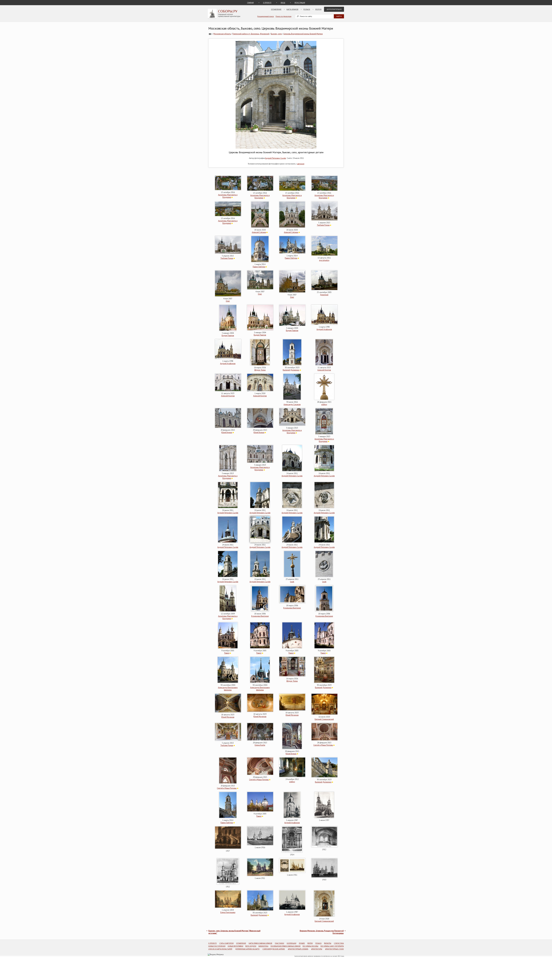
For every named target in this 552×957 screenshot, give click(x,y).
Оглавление (276, 9)
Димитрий (324, 295)
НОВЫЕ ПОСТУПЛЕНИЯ (216, 946)
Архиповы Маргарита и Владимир (227, 196)
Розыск (306, 9)
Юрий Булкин (226, 432)
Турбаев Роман (323, 225)
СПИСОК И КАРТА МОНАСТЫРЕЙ (220, 949)
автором (300, 164)
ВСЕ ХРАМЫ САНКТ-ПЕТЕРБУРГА (332, 946)
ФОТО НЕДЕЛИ (250, 946)
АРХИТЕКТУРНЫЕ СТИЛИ (334, 949)
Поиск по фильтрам (283, 16)
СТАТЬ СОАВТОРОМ (226, 943)
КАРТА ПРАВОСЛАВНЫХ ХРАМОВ (260, 943)
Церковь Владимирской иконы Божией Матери (303, 34)
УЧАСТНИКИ (279, 943)
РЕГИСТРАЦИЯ (300, 3)
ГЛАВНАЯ (250, 3)
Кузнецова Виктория (260, 616)
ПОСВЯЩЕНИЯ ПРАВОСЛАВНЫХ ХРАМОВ (285, 946)
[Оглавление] (210, 34)
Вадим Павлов (228, 335)
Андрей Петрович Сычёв (275, 158)
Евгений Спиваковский (324, 719)
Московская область (222, 34)
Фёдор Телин (260, 370)
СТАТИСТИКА (339, 943)
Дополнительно (334, 9)
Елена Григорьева (227, 912)
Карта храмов (292, 9)
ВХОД (283, 3)
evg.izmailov (324, 260)
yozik (292, 581)
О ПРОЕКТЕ (267, 3)
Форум (318, 9)
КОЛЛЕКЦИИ (291, 943)
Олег (228, 301)
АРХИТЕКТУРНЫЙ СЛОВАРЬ (298, 949)
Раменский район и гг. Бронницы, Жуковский (250, 34)
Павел (226, 653)
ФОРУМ (310, 943)
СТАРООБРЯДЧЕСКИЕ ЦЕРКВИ (273, 949)
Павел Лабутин (259, 267)
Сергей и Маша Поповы (323, 745)
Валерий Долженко (291, 370)
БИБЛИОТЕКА (263, 946)
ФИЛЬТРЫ (327, 943)
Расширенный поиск (265, 16)
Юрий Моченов (227, 717)
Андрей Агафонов (324, 329)
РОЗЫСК (318, 943)
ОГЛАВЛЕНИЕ (241, 943)
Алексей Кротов (324, 370)
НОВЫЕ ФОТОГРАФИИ (235, 946)
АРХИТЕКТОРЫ (316, 949)
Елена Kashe (260, 745)
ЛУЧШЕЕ (302, 943)
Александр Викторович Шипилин (228, 688)
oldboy (324, 404)
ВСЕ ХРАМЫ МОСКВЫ (310, 946)
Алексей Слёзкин (259, 232)
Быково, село (276, 34)
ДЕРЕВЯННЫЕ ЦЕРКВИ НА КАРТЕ (247, 949)
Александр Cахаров (292, 404)
